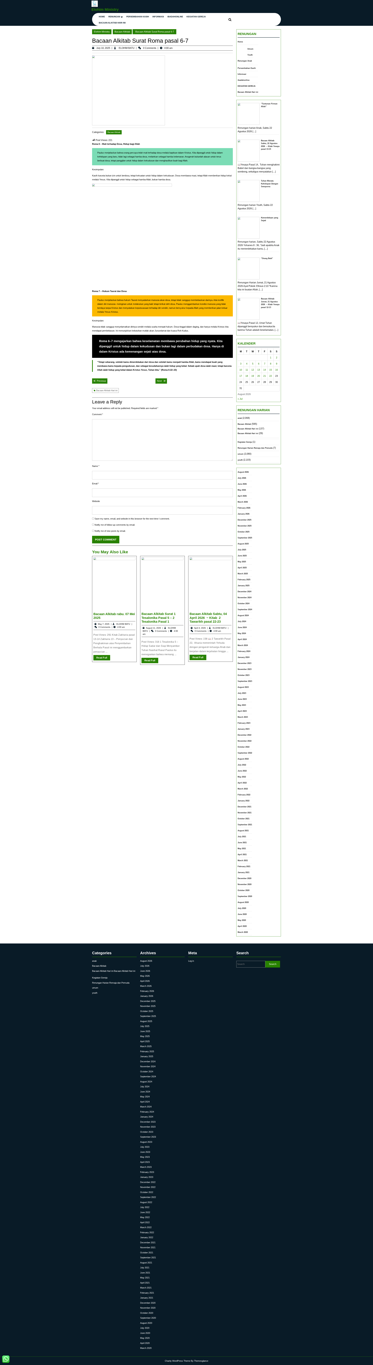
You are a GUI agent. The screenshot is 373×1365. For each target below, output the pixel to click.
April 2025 (242, 568)
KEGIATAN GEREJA (196, 16)
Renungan (114, 16)
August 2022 (243, 759)
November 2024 (244, 597)
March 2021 (243, 860)
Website (96, 501)
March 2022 (243, 789)
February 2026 (244, 508)
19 (252, 376)
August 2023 (243, 687)
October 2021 (243, 819)
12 (252, 370)
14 (264, 370)
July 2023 (242, 693)
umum (240, 454)
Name (95, 466)
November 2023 (244, 669)
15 (270, 370)
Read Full (103, 658)
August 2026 (243, 472)
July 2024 (242, 621)
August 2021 (243, 830)
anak (240, 418)
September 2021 (245, 825)
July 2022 (242, 765)
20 (258, 376)
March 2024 (243, 645)
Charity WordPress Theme (177, 1361)
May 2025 (242, 562)
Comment (97, 414)
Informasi (158, 16)
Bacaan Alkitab (122, 31)
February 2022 (244, 795)
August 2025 (243, 544)
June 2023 (242, 699)
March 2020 (243, 932)
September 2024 (245, 609)
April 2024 (242, 639)
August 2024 (243, 615)
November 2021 (244, 813)
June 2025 (242, 556)
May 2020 (242, 920)
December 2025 (244, 520)
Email (95, 483)
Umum (250, 49)
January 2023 (243, 729)
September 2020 (245, 896)
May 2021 (242, 848)
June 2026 (242, 484)
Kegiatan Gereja (245, 442)
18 (246, 376)
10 (240, 370)
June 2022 (242, 771)
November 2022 (244, 741)
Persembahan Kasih (137, 16)
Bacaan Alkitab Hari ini (112, 23)
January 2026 (243, 514)
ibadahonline (175, 16)
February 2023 (244, 723)
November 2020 (244, 884)
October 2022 (243, 747)
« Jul (240, 399)
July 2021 (242, 836)
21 (264, 376)
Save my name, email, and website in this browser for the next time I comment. (132, 518)
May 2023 (242, 705)
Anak (249, 61)
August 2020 (243, 902)
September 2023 (245, 681)
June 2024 (242, 627)
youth (240, 460)
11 (247, 370)
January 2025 (243, 585)
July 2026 (242, 478)
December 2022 (244, 735)
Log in (191, 961)
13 (258, 370)
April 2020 (242, 926)
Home (102, 16)
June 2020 (242, 914)
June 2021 (242, 842)
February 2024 (244, 651)
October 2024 (243, 603)
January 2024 (243, 657)
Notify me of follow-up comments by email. (115, 525)
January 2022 (243, 801)
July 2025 (242, 550)
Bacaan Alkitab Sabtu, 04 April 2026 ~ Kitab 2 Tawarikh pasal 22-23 (208, 617)
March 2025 (243, 574)
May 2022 (242, 777)
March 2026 (243, 502)
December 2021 (244, 807)
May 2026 (242, 490)
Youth (250, 55)
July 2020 (242, 908)
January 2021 (243, 872)
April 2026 (242, 496)
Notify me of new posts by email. (110, 531)
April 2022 (242, 783)
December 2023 (244, 663)
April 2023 (242, 711)
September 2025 (245, 538)
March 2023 (243, 717)
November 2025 (244, 526)
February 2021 (244, 866)
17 (240, 376)
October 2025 (243, 532)
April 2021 (242, 854)
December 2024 (244, 591)
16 (276, 370)
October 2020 (243, 890)
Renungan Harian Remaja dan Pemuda (255, 448)
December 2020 (244, 878)
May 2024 (242, 633)
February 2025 (244, 580)
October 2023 (243, 675)
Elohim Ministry (105, 9)
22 (270, 376)
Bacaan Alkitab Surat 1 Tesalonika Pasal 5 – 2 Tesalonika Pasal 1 (158, 617)
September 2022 (245, 753)
